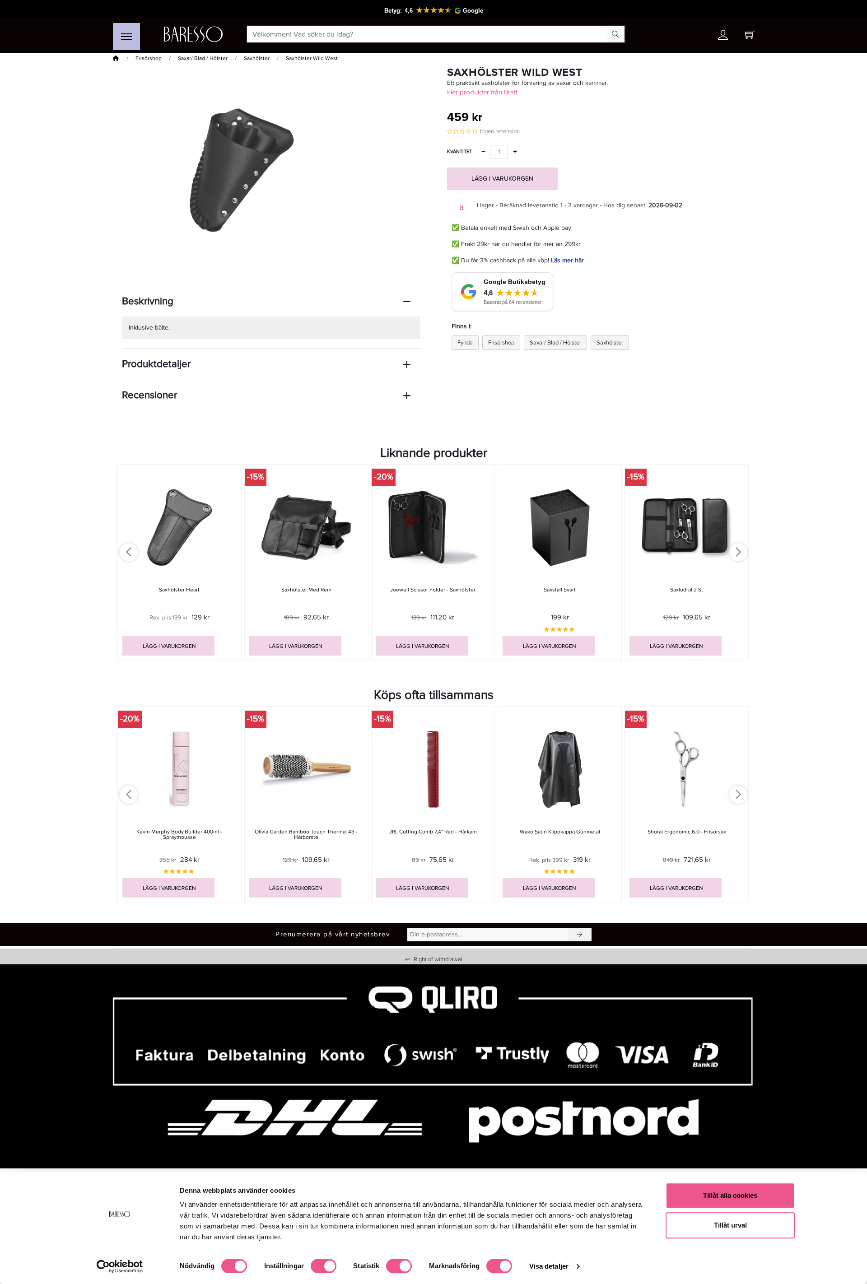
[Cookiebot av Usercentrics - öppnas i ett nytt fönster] (119, 1266)
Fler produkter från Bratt (482, 92)
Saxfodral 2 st (686, 589)
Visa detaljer (549, 1266)
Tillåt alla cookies (730, 1195)
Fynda (465, 342)
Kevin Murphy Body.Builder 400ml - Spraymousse (179, 834)
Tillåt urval (730, 1225)
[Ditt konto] (723, 37)
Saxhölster (257, 58)
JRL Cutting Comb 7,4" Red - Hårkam (433, 831)
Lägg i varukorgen (502, 178)
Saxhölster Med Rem (306, 589)
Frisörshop (148, 58)
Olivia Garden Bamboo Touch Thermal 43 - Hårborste (306, 834)
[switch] (323, 1266)
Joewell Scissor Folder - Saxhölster (432, 589)
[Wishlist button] (696, 35)
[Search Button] (615, 34)
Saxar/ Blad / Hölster (203, 58)
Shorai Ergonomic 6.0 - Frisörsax (687, 831)
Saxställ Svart (560, 589)
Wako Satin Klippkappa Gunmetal (560, 831)
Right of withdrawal (433, 959)
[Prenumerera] (580, 934)
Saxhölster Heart (179, 589)
